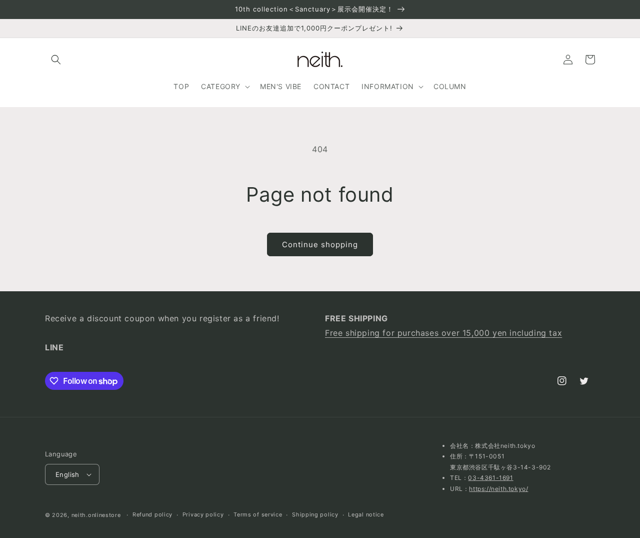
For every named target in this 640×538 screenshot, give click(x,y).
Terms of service (258, 514)
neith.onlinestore (96, 514)
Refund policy (152, 514)
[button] (56, 60)
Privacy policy (203, 514)
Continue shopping (320, 244)
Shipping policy (315, 514)
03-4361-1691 (490, 477)
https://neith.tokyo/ (498, 488)
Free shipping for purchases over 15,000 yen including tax (443, 333)
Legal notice (366, 514)
